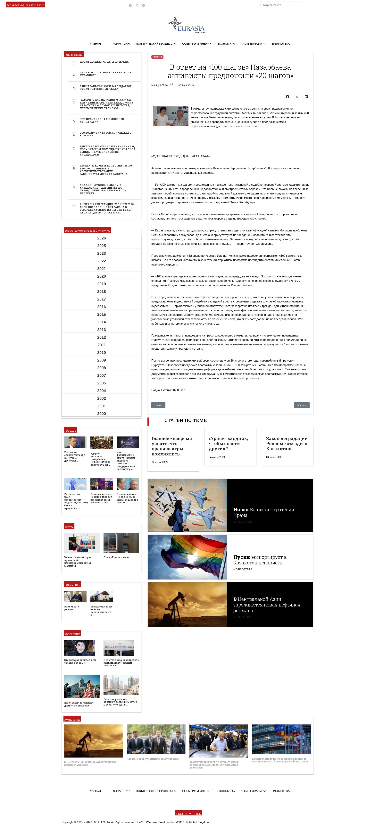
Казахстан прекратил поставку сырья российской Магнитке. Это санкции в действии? (214, 764)
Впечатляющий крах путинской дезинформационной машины (78, 561)
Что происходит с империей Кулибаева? (102, 120)
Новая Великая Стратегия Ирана (104, 61)
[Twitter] (137, 5)
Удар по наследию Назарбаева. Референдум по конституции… (100, 459)
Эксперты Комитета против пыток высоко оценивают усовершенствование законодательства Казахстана (106, 169)
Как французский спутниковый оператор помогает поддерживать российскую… (126, 461)
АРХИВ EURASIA (251, 43)
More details (243, 521)
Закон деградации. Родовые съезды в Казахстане (287, 443)
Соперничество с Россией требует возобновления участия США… (101, 498)
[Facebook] (130, 5)
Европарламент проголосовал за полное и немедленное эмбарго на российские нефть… (281, 760)
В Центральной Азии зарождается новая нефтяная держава (106, 87)
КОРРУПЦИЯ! (121, 43)
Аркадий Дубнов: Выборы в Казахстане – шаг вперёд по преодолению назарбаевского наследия (103, 189)
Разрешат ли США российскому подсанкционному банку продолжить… (76, 501)
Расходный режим (71, 608)
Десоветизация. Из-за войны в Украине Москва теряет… (127, 498)
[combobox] (280, 5)
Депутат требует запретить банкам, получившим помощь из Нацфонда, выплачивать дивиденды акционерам (108, 150)
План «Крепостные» (116, 557)
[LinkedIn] (306, 96)
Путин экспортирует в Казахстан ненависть (106, 74)
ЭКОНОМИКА (226, 43)
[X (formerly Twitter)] (297, 96)
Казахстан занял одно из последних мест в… (101, 610)
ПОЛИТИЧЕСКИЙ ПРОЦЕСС (154, 43)
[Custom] (143, 5)
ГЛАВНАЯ (94, 43)
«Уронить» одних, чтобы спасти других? (228, 443)
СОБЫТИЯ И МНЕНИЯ (197, 43)
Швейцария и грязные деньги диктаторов (79, 704)
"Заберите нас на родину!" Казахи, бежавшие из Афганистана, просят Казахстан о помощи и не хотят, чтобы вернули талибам (106, 104)
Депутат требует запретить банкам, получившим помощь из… (121, 662)
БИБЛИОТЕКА (280, 43)
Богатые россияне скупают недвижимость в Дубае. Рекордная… (120, 701)
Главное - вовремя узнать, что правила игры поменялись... (172, 446)
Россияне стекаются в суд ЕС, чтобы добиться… (74, 456)
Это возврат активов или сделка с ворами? (105, 134)
